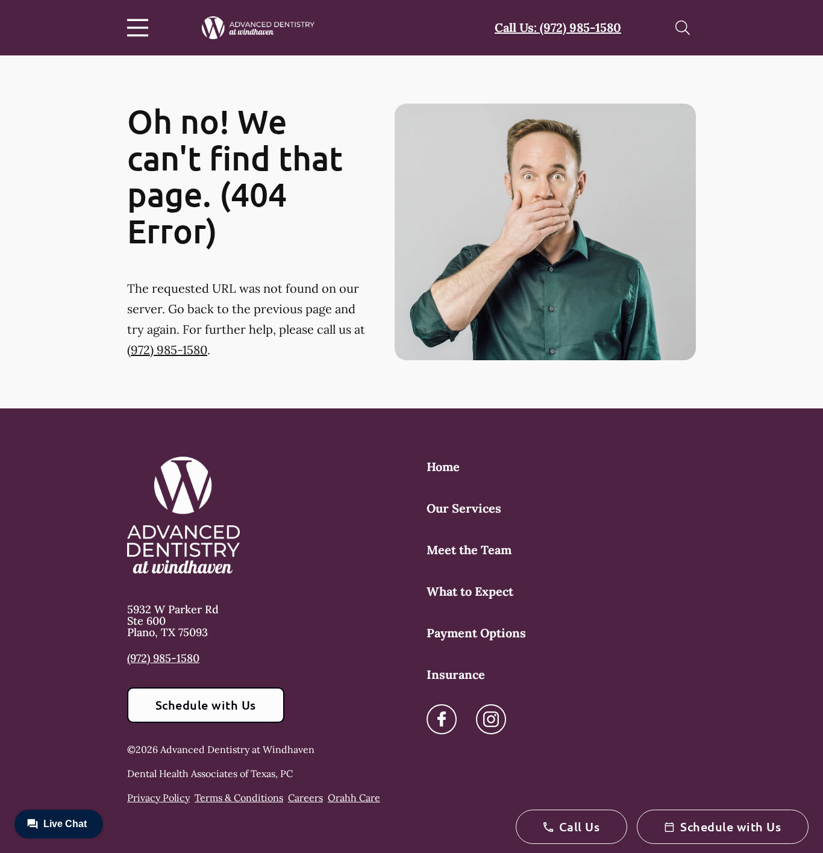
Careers (305, 798)
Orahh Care (354, 798)
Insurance (456, 674)
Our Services (464, 508)
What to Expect (470, 591)
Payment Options (476, 632)
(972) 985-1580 (167, 349)
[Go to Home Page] (258, 27)
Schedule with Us (205, 705)
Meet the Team (469, 549)
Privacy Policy (158, 798)
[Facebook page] (442, 719)
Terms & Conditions (239, 798)
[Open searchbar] (682, 27)
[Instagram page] (491, 719)
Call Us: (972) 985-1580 (558, 27)
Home (443, 466)
